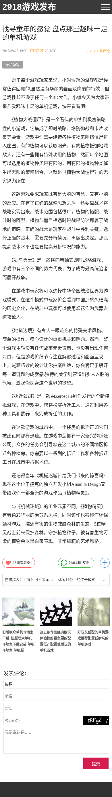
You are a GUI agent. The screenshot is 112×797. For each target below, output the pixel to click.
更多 (105, 563)
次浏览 (21, 563)
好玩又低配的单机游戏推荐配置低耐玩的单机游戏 (93, 638)
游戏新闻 (36, 51)
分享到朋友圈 (79, 563)
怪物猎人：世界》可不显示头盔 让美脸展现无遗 (29, 579)
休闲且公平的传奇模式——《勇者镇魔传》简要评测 (82, 579)
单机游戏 (13, 65)
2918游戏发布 (29, 7)
